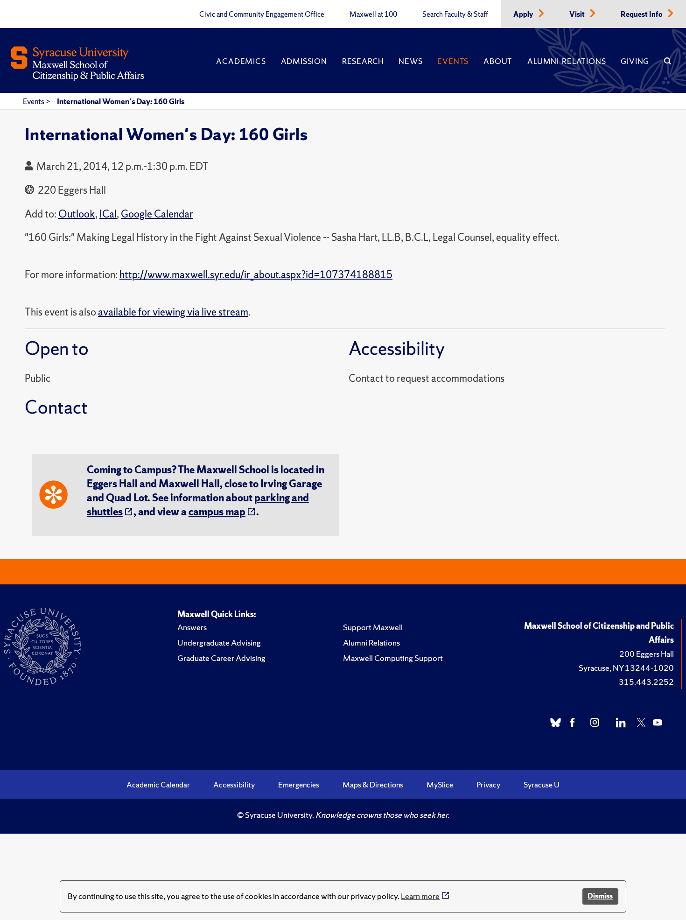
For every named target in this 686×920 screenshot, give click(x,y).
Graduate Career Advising (221, 658)
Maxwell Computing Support (393, 658)
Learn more (420, 896)
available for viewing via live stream (173, 312)
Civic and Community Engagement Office (261, 14)
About (497, 61)
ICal (108, 214)
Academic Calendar (158, 785)
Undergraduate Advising (219, 642)
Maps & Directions (373, 785)
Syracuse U (542, 785)
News (410, 61)
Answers (192, 627)
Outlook (76, 214)
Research (363, 61)
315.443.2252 (646, 681)
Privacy (488, 785)
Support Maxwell (373, 627)
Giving (635, 61)
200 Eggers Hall (646, 653)
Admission (304, 61)
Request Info (642, 14)
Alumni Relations (566, 61)
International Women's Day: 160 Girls (120, 101)
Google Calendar (157, 214)
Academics (241, 61)
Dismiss (600, 896)
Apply (524, 14)
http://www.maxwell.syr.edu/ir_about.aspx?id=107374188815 (255, 274)
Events (453, 61)
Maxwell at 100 (373, 14)
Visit (577, 14)
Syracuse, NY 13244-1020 (626, 667)
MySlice (440, 785)
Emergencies (298, 785)
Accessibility (234, 785)
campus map (217, 512)
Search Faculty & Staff (455, 14)
